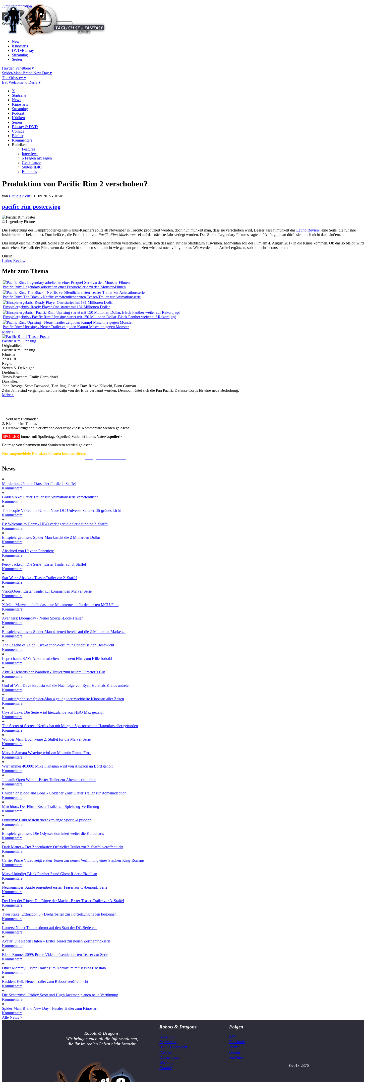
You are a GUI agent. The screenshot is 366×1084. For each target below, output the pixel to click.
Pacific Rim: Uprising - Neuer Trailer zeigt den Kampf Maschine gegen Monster (66, 327)
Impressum (168, 1042)
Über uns (166, 1036)
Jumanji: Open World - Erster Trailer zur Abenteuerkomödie (49, 779)
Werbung (166, 1062)
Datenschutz (169, 1057)
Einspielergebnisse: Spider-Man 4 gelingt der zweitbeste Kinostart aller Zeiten (63, 699)
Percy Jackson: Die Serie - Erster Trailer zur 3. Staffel (44, 564)
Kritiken (18, 118)
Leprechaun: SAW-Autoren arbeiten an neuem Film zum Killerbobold (57, 658)
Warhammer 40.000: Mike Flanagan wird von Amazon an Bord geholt (57, 766)
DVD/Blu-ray (23, 50)
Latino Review (307, 230)
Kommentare (22, 140)
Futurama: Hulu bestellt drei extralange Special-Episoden (46, 820)
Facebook (237, 1042)
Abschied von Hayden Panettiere (28, 551)
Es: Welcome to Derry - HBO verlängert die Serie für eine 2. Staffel (55, 524)
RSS (232, 1036)
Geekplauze (31, 162)
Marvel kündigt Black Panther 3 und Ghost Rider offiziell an (49, 874)
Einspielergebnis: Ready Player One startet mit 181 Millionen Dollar (56, 307)
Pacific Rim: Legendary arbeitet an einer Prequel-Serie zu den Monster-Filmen (64, 287)
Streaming (20, 55)
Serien (17, 59)
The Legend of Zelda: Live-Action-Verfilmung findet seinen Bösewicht (58, 645)
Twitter (234, 1047)
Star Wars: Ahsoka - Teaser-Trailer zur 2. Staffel (39, 578)
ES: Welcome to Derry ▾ (21, 82)
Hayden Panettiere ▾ (18, 68)
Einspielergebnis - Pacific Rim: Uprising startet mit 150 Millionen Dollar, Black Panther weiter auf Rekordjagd (89, 317)
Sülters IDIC (32, 167)
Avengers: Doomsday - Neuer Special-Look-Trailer (42, 618)
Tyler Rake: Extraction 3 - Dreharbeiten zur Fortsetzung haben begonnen (59, 914)
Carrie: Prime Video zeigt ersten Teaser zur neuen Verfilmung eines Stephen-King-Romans (73, 860)
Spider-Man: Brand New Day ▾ (27, 73)
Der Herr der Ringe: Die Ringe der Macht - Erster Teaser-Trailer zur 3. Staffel (63, 901)
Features (28, 149)
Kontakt (165, 1068)
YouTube (236, 1057)
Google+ (236, 1052)
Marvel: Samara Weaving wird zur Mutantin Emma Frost (46, 753)
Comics (18, 131)
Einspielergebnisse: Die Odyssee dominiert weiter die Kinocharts (53, 833)
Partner (165, 1052)
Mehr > (8, 332)
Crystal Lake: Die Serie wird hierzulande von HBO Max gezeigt (52, 712)
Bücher (17, 136)
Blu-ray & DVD (25, 127)
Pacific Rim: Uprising (19, 341)
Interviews (30, 154)
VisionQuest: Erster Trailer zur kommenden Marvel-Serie (47, 591)
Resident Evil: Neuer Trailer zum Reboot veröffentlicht (45, 981)
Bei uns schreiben (173, 1047)
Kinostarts (20, 46)
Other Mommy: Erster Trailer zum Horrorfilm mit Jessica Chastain (54, 968)
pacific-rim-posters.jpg (31, 206)
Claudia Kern (19, 196)
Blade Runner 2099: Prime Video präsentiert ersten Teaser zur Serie (55, 954)
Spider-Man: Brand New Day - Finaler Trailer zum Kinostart (49, 1008)
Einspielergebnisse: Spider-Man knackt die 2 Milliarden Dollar (51, 537)
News (16, 41)
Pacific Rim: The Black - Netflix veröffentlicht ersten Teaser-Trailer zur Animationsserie (72, 297)
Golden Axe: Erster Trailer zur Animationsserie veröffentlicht (50, 497)
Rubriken (19, 145)
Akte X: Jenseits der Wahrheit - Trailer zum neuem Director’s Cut (53, 672)
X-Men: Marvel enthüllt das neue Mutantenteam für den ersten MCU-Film (60, 605)
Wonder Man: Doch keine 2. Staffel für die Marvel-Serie (46, 739)
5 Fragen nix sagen (37, 158)
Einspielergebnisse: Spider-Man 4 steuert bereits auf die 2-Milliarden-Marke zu (63, 631)
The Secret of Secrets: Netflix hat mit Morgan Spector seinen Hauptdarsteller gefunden (70, 726)
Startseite (19, 95)
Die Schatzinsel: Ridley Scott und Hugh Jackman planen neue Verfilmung (60, 995)
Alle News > (12, 1017)
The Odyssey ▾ (14, 78)
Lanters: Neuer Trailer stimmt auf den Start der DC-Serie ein (49, 928)
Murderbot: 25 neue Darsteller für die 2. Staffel (39, 483)
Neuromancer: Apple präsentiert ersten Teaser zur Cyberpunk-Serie (54, 887)
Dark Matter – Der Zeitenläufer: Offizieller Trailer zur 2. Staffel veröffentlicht (62, 847)
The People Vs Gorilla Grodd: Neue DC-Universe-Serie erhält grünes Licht (61, 510)
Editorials (29, 171)
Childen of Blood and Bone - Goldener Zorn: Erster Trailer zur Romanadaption (64, 793)
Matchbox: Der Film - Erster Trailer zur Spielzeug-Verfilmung (50, 806)
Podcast (18, 113)
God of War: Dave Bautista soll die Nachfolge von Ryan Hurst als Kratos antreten (66, 685)
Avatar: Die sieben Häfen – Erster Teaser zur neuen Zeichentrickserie (56, 941)
